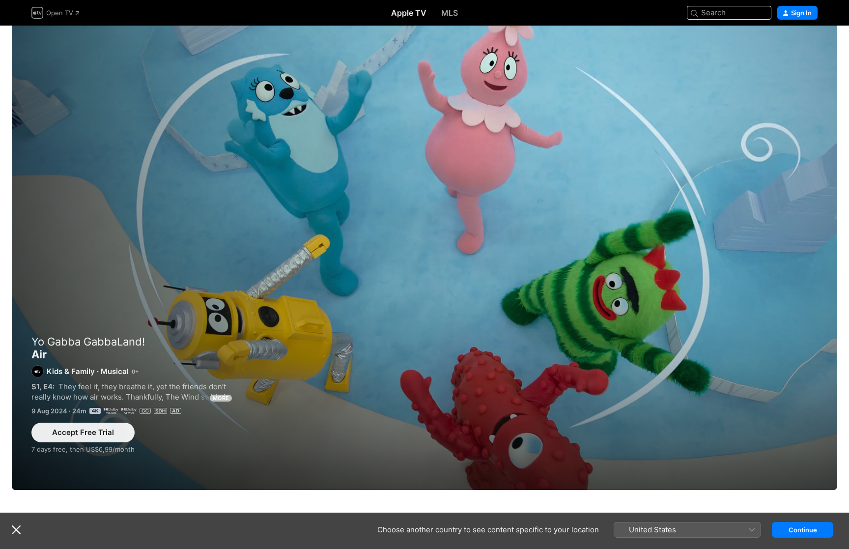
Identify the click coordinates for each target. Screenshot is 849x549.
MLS (449, 13)
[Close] (16, 529)
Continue (803, 530)
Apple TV (408, 13)
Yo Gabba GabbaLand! (88, 341)
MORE (221, 398)
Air (424, 258)
